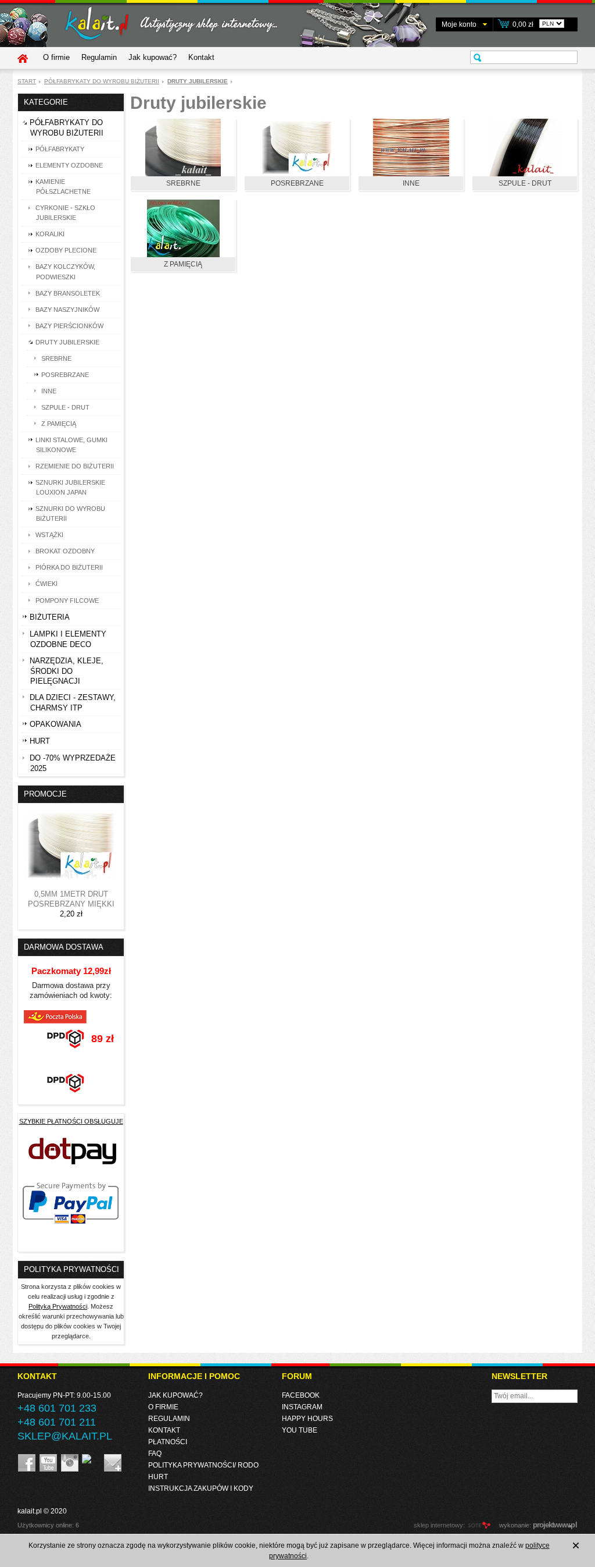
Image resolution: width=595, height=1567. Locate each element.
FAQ (155, 1453)
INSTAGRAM (302, 1407)
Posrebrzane (297, 183)
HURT (158, 1477)
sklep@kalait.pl (64, 1436)
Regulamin (99, 57)
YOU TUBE (299, 1430)
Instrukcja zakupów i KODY (200, 1488)
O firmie (56, 57)
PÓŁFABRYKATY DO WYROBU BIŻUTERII (101, 81)
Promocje (45, 794)
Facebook (301, 1395)
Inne (411, 183)
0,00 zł (522, 24)
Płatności (167, 1442)
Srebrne (183, 183)
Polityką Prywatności (57, 1306)
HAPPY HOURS (307, 1419)
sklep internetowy (438, 1525)
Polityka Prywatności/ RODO (203, 1465)
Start (26, 81)
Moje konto (459, 24)
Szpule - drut (525, 183)
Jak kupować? (152, 57)
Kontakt (201, 57)
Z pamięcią (183, 264)
